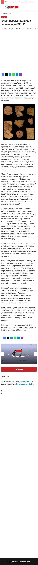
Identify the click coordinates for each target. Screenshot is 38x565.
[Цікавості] (12, 7)
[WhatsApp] (13, 74)
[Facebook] (3, 74)
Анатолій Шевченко (7, 28)
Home (4, 13)
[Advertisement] (19, 51)
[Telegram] (17, 74)
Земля (9, 13)
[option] (19, 354)
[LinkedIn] (10, 74)
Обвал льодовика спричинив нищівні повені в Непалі (21, 2)
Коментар (19, 369)
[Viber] (20, 74)
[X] (6, 74)
